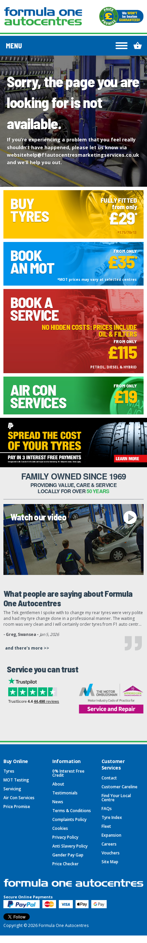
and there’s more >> (27, 648)
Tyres (8, 771)
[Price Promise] (121, 16)
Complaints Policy (69, 819)
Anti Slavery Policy (70, 846)
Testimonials (65, 793)
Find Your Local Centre (116, 798)
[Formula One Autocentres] (43, 16)
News (57, 802)
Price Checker (65, 864)
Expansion (111, 835)
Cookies (60, 828)
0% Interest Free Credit (68, 773)
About (58, 784)
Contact (109, 778)
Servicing (12, 789)
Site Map (110, 862)
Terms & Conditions (71, 810)
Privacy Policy (65, 837)
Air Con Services (19, 798)
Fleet (106, 826)
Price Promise (16, 806)
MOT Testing (16, 780)
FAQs (107, 808)
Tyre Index (112, 817)
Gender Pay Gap (67, 855)
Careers (109, 844)
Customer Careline (119, 787)
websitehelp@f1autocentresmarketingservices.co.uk (73, 155)
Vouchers (111, 853)
